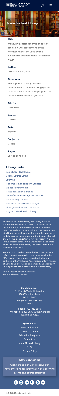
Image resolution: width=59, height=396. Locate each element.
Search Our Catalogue (18, 172)
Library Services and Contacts (22, 207)
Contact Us (29, 339)
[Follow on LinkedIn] (32, 382)
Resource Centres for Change (22, 203)
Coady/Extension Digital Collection (25, 195)
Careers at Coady (29, 331)
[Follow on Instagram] (21, 382)
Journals (10, 179)
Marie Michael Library (29, 343)
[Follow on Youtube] (27, 382)
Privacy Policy (30, 351)
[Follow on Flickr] (43, 382)
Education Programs (29, 335)
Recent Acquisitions (17, 199)
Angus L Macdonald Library (21, 211)
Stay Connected (29, 359)
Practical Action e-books (19, 191)
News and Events (29, 327)
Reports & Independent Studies (23, 183)
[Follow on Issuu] (38, 382)
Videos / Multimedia (17, 187)
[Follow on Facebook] (16, 382)
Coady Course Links (17, 176)
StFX (29, 347)
